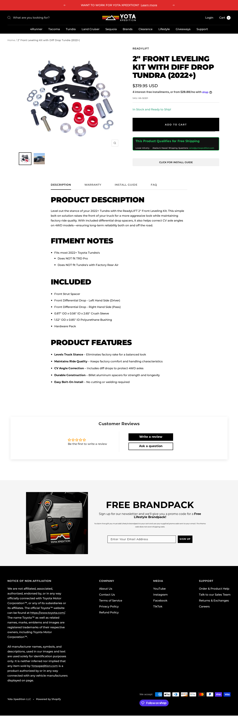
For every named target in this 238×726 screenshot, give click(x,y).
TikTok (157, 606)
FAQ (154, 184)
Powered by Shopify (48, 699)
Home (11, 40)
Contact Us (107, 594)
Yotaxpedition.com (44, 666)
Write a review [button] (150, 437)
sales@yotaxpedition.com (201, 148)
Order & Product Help (214, 588)
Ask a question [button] (151, 446)
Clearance (145, 29)
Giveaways (183, 29)
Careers (204, 606)
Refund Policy (109, 612)
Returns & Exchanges (214, 600)
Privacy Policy (109, 606)
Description (61, 184)
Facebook (160, 600)
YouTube (159, 588)
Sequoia (111, 29)
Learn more (149, 5)
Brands (128, 29)
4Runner (36, 29)
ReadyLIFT (141, 48)
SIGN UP (185, 539)
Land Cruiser (90, 29)
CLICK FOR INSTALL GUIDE (176, 162)
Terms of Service (110, 600)
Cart (224, 17)
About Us (105, 588)
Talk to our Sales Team (215, 594)
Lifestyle (164, 29)
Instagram (160, 594)
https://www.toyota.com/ (47, 613)
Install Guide (126, 184)
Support (202, 29)
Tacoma (54, 29)
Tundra (71, 29)
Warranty (92, 184)
